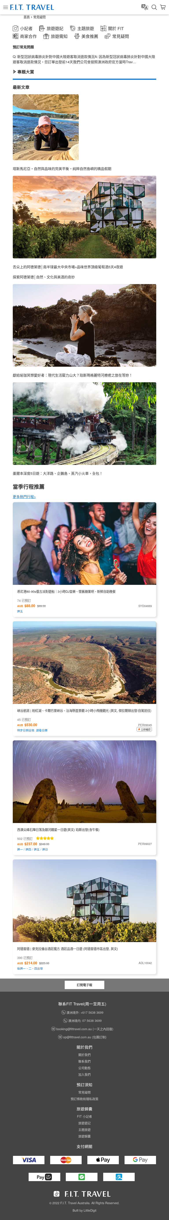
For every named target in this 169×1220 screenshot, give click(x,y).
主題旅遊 (84, 1129)
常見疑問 (39, 17)
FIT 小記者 (84, 1116)
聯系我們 (84, 1061)
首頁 (27, 17)
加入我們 (84, 1074)
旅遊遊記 (84, 1123)
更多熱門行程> (24, 497)
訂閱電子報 (84, 985)
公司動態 (84, 1068)
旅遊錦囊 (84, 1136)
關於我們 (84, 1054)
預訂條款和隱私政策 (84, 1099)
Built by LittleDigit (84, 1210)
